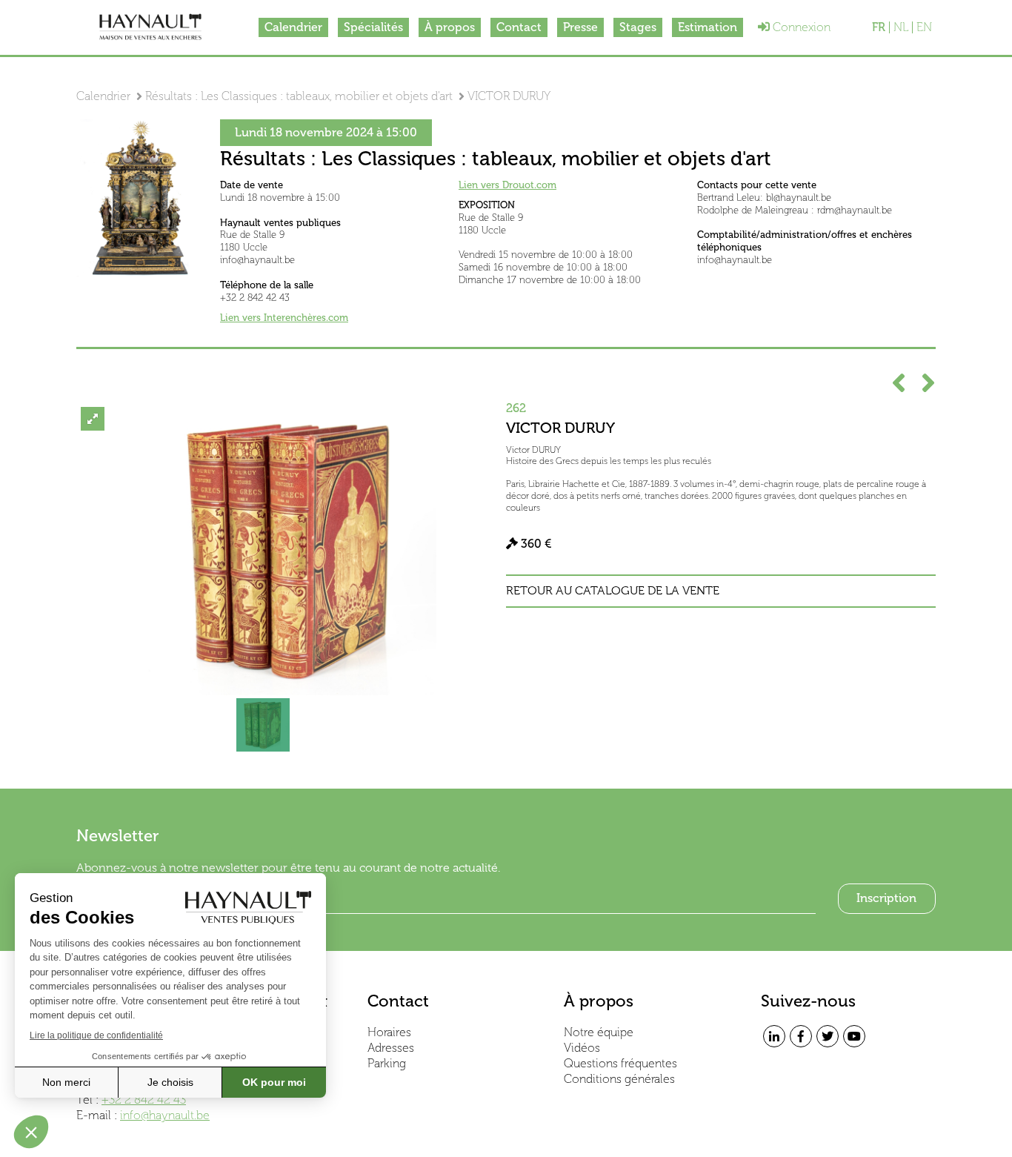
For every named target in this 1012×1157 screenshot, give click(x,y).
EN (924, 27)
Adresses (390, 1048)
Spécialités (373, 27)
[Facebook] (801, 1036)
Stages (637, 27)
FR (878, 27)
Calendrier (293, 27)
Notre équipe (598, 1032)
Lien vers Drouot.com (507, 184)
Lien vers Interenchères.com (284, 317)
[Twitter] (827, 1036)
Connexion (800, 27)
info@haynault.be (165, 1115)
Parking (386, 1063)
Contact (519, 27)
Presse (580, 27)
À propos (450, 27)
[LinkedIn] (774, 1036)
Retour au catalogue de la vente (612, 590)
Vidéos (582, 1048)
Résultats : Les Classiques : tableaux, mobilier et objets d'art (299, 96)
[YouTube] (854, 1036)
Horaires (389, 1032)
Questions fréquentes (620, 1063)
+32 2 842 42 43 (143, 1100)
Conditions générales (619, 1079)
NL (900, 27)
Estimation (707, 27)
